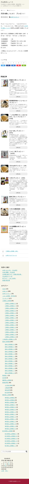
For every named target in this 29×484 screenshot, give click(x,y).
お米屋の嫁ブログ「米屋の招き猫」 (12, 274)
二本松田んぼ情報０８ (8, 339)
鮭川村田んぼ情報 (7, 431)
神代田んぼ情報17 (10, 402)
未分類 (4, 378)
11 (9, 464)
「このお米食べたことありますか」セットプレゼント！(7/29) (18, 116)
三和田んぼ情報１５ (10, 325)
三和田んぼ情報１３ (10, 320)
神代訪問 (7, 390)
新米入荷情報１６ (10, 368)
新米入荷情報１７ (10, 370)
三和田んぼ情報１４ (10, 322)
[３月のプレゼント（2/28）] (5, 181)
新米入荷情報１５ (10, 366)
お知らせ (4, 291)
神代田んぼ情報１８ (10, 424)
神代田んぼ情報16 (10, 400)
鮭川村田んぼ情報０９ (11, 438)
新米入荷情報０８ (10, 349)
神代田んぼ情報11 (10, 397)
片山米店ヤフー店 (7, 276)
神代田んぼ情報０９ (10, 409)
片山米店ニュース (7, 2)
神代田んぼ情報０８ (10, 407)
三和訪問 (7, 387)
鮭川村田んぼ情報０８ (11, 436)
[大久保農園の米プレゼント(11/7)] (5, 229)
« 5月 (2, 471)
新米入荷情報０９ (10, 351)
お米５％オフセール (11, 255)
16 (5, 465)
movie (4, 289)
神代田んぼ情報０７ (10, 405)
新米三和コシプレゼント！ (17, 197)
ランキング (5, 298)
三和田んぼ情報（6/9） (12, 251)
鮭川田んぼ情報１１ (10, 445)
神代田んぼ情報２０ (10, 428)
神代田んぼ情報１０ (10, 412)
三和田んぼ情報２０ (10, 337)
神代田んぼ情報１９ (10, 426)
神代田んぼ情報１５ (10, 421)
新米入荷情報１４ (10, 363)
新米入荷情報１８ (10, 373)
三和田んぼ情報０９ (10, 310)
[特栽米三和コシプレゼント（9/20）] (5, 83)
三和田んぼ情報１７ (10, 329)
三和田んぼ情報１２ (10, 318)
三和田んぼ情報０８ (10, 308)
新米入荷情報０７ (10, 346)
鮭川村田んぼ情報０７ (11, 434)
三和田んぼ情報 (6, 300)
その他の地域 (8, 385)
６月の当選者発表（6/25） (17, 209)
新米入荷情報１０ (10, 354)
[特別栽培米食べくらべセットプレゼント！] (5, 104)
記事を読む (18, 96)
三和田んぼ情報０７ (10, 306)
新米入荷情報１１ (10, 356)
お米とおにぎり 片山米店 (9, 270)
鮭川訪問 (7, 392)
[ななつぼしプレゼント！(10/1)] (5, 134)
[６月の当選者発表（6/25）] (5, 212)
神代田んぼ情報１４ (10, 419)
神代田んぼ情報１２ (10, 414)
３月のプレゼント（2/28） (17, 178)
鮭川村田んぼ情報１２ (11, 443)
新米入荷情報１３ (10, 361)
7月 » (6, 471)
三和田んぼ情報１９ (10, 334)
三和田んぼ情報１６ (10, 327)
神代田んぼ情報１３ (10, 416)
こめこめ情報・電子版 (8, 296)
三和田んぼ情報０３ (10, 303)
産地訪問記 (5, 382)
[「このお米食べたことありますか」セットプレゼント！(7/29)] (5, 118)
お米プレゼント (14, 17)
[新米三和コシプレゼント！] (5, 200)
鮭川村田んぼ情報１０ (11, 441)
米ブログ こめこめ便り (9, 278)
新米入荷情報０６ (10, 344)
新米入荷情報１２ (10, 358)
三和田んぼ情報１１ (10, 315)
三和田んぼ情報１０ (10, 313)
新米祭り (4, 375)
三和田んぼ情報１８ (10, 332)
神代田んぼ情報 (6, 395)
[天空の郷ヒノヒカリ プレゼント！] (13, 65)
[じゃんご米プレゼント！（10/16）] (5, 154)
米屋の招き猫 (6, 280)
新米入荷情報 (6, 341)
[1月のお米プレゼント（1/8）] (5, 169)
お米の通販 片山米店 (8, 272)
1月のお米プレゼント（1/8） (18, 166)
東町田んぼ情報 (6, 380)
